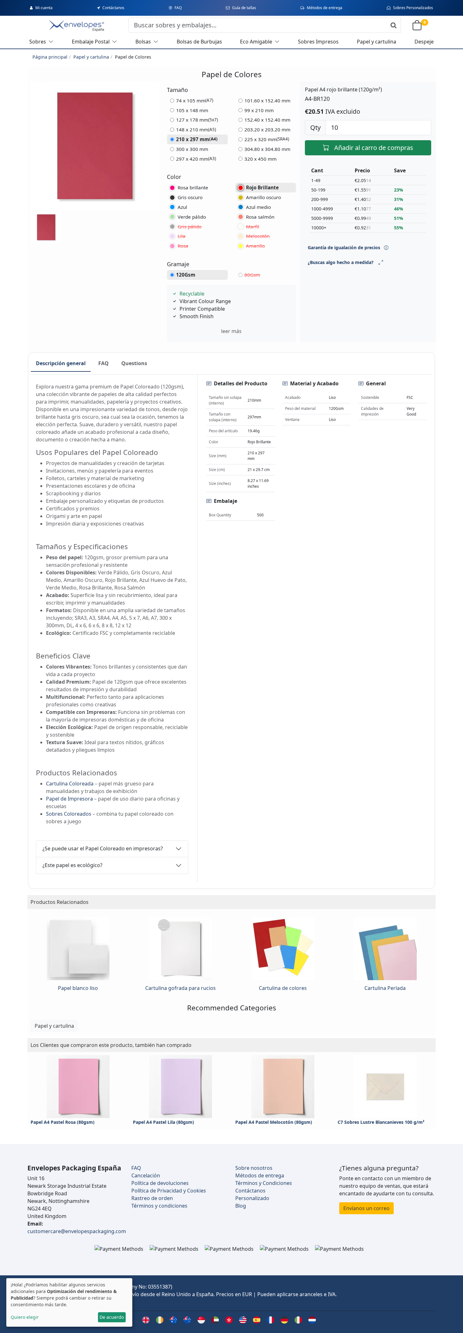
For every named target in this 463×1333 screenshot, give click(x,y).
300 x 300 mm (192, 149)
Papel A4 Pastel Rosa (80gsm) (62, 1122)
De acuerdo (112, 1317)
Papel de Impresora (69, 798)
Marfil (252, 226)
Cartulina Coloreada (70, 783)
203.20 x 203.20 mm (267, 129)
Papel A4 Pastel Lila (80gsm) (163, 1122)
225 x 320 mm (266, 139)
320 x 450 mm (260, 159)
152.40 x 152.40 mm (267, 120)
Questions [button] (134, 363)
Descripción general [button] (61, 363)
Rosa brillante (193, 187)
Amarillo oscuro (263, 197)
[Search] (393, 25)
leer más (231, 331)
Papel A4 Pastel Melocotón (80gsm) (273, 1122)
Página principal (49, 57)
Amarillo (255, 246)
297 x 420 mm (196, 159)
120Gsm (185, 275)
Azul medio (258, 207)
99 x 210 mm (259, 110)
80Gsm (252, 275)
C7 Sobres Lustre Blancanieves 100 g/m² (381, 1122)
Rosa (183, 246)
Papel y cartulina (91, 57)
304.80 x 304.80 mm (267, 149)
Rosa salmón (260, 217)
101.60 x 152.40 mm (267, 100)
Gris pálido (190, 226)
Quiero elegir (25, 1317)
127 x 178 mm (197, 120)
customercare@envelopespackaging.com (76, 1231)
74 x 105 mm (194, 100)
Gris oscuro (190, 197)
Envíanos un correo (366, 1208)
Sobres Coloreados (68, 813)
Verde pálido (192, 217)
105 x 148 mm (192, 110)
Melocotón (258, 236)
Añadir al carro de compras (373, 147)
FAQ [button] (103, 363)
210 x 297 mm (197, 139)
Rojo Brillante (262, 187)
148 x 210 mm (196, 129)
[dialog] (69, 1302)
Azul (182, 207)
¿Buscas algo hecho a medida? (341, 262)
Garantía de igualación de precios (344, 247)
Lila (182, 236)
